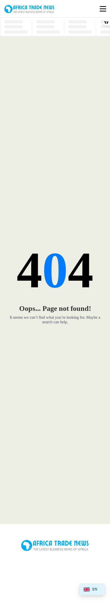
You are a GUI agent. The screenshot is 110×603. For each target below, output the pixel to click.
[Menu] (103, 8)
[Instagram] (87, 566)
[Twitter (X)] (55, 566)
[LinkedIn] (55, 585)
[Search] (93, 9)
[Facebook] (23, 566)
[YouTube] (23, 585)
